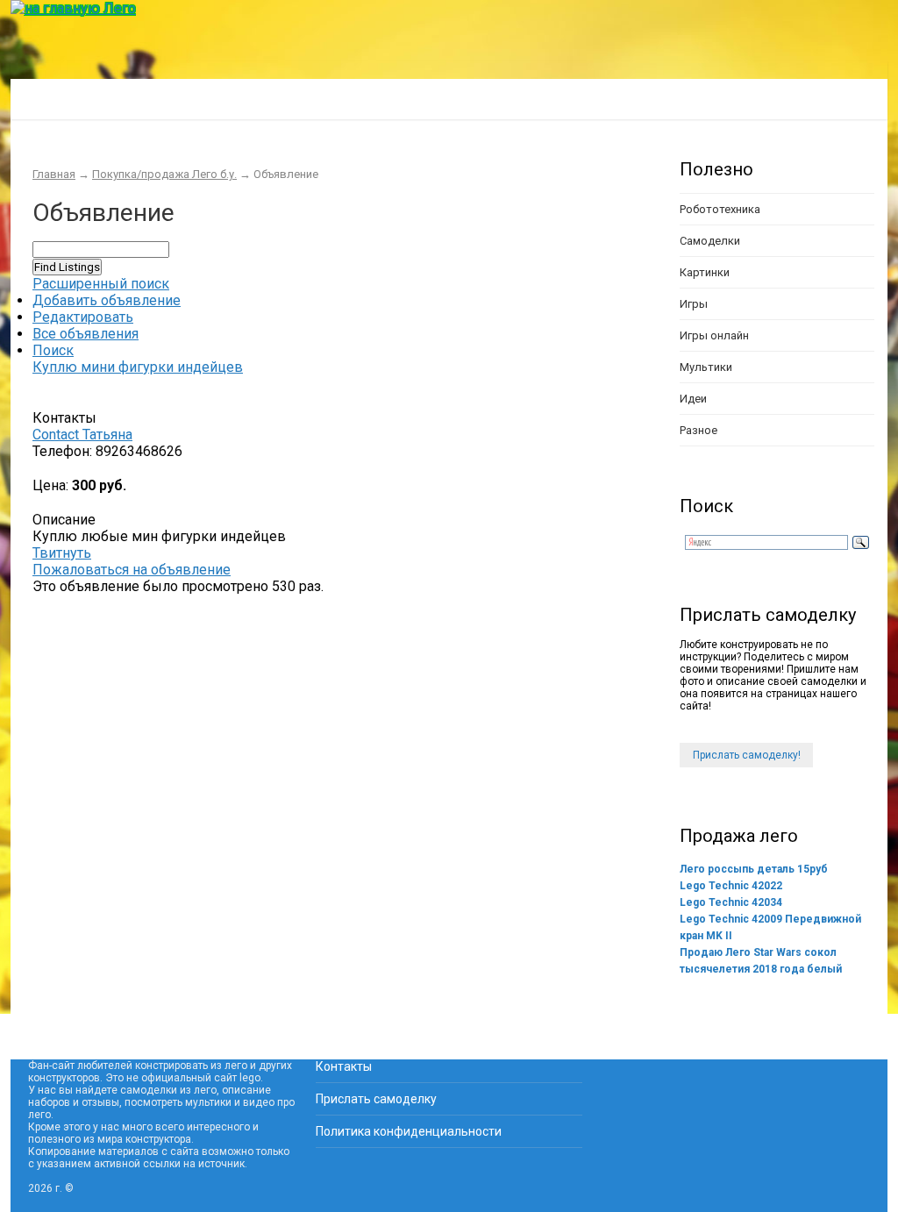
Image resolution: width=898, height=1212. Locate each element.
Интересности (257, 98)
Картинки (705, 272)
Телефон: (62, 451)
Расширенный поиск (100, 283)
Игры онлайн (714, 335)
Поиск (53, 350)
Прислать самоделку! (747, 755)
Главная (49, 98)
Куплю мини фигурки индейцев (137, 367)
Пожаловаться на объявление (131, 569)
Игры (694, 303)
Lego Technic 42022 (731, 886)
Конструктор (143, 98)
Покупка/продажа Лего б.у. (418, 98)
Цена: (50, 485)
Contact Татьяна (82, 434)
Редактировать (82, 317)
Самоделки (710, 240)
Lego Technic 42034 (731, 902)
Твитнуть (61, 553)
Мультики (706, 367)
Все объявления (85, 333)
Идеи (693, 398)
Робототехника (720, 209)
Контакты (344, 1066)
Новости (561, 98)
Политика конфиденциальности (409, 1131)
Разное (698, 430)
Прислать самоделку (376, 1099)
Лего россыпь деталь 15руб (754, 869)
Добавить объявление (106, 300)
